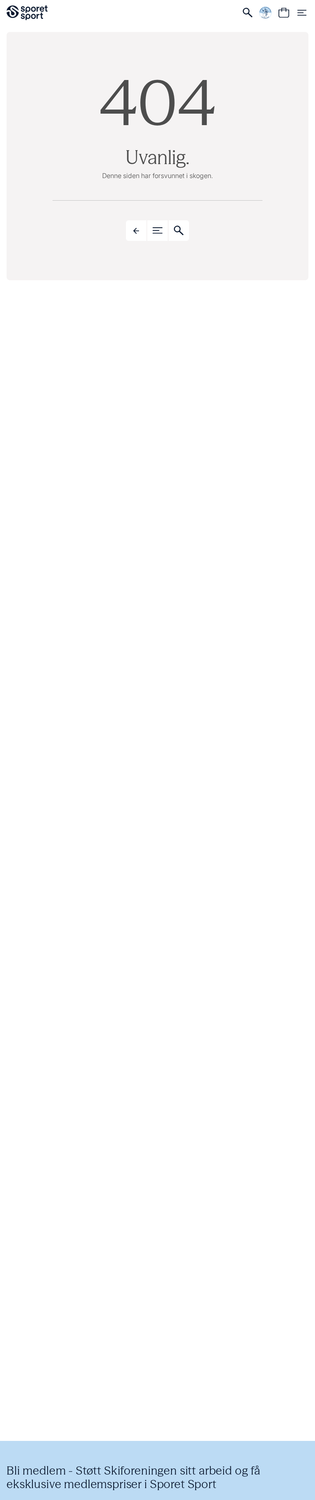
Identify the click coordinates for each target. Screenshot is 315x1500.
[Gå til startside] (27, 12)
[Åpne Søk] (247, 12)
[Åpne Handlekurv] (283, 12)
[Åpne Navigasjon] (301, 12)
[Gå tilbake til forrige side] (136, 230)
